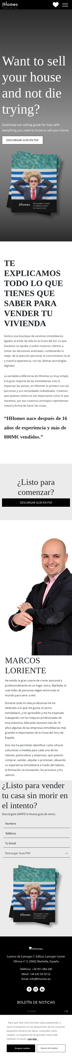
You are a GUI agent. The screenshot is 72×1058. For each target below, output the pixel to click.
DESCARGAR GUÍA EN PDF (22, 140)
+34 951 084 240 (42, 969)
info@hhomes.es (40, 979)
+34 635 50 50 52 (40, 974)
